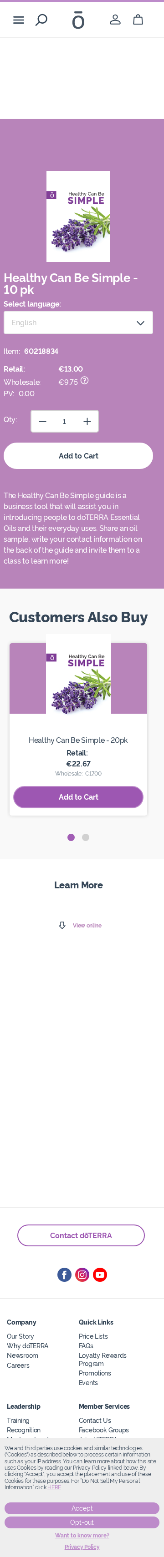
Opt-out (82, 1522)
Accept (82, 1508)
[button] (71, 837)
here (54, 1487)
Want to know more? (82, 1535)
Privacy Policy (82, 1547)
